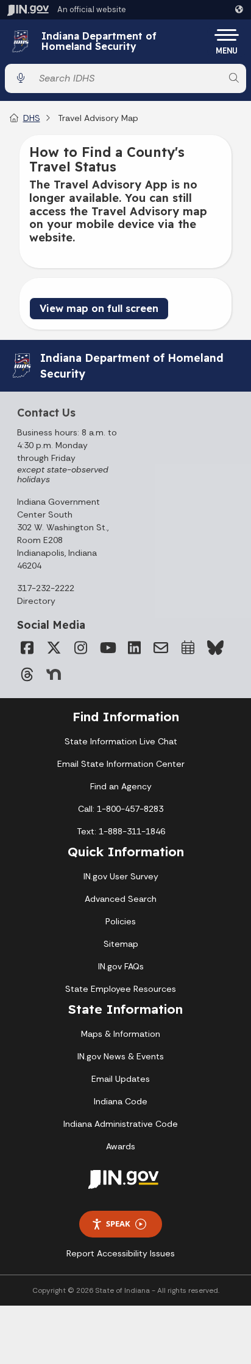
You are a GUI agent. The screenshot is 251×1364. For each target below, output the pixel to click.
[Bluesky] (214, 647)
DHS (31, 118)
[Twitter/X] (53, 647)
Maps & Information (120, 1033)
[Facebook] (27, 647)
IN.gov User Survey (120, 876)
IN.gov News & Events (120, 1056)
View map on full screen (99, 308)
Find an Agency (121, 786)
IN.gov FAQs (121, 966)
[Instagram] (80, 647)
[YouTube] (107, 647)
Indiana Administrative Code (120, 1123)
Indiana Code (120, 1101)
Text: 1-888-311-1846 (121, 831)
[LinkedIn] (134, 647)
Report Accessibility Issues (120, 1253)
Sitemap (121, 943)
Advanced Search (121, 898)
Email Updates (120, 1078)
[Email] (161, 647)
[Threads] (27, 674)
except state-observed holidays (62, 474)
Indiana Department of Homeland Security (99, 41)
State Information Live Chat (121, 741)
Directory (36, 601)
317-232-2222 (45, 588)
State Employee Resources (120, 988)
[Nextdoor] (53, 674)
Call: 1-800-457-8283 (120, 808)
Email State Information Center (121, 763)
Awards (120, 1146)
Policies (120, 921)
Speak (118, 1223)
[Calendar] (187, 647)
